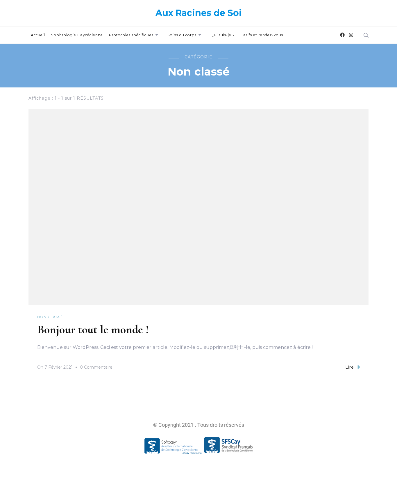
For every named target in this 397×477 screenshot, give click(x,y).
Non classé (50, 317)
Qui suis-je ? (222, 35)
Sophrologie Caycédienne (77, 35)
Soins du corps (181, 35)
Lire (349, 367)
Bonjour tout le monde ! (93, 329)
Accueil (38, 35)
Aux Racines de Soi (198, 13)
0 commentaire (96, 366)
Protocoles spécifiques (131, 35)
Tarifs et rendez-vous (262, 35)
